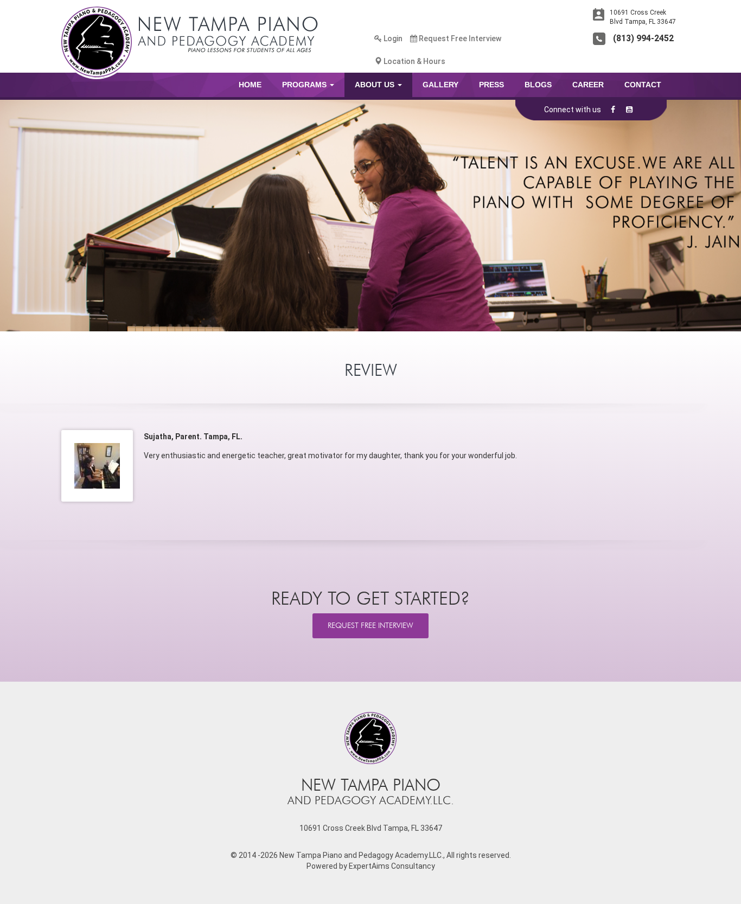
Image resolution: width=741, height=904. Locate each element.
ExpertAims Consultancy (392, 866)
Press (491, 84)
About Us (376, 84)
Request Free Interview (459, 38)
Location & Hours (413, 61)
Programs (305, 84)
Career (588, 84)
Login (392, 38)
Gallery (440, 84)
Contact (642, 84)
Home (250, 84)
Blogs (538, 84)
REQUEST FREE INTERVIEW (370, 625)
